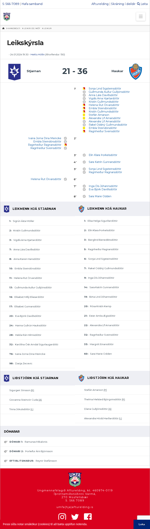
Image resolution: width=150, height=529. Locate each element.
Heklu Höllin (38, 54)
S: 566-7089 (10, 4)
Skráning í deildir (123, 4)
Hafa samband (32, 4)
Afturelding (100, 4)
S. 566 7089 (74, 500)
